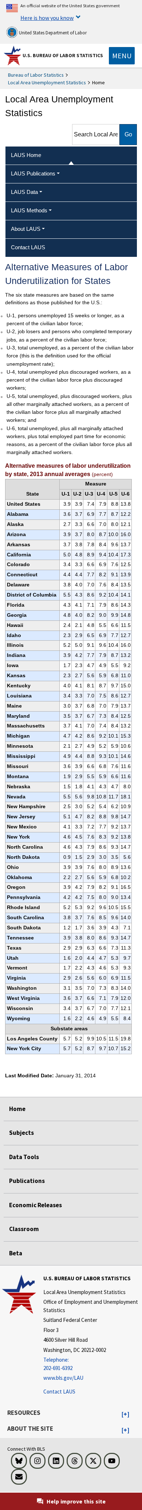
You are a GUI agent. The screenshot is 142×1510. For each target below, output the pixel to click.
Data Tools (24, 1157)
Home (17, 1109)
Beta (15, 1253)
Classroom (24, 1229)
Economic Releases (35, 1205)
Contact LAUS (59, 1391)
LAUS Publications (33, 173)
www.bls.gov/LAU (63, 1377)
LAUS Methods (29, 210)
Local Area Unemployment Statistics (47, 82)
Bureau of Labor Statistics (36, 75)
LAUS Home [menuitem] (26, 155)
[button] (125, 1414)
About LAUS (25, 229)
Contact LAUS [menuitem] (28, 247)
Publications (27, 1181)
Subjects (21, 1133)
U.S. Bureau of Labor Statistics (63, 55)
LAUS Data (24, 192)
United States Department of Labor (52, 33)
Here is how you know (47, 17)
